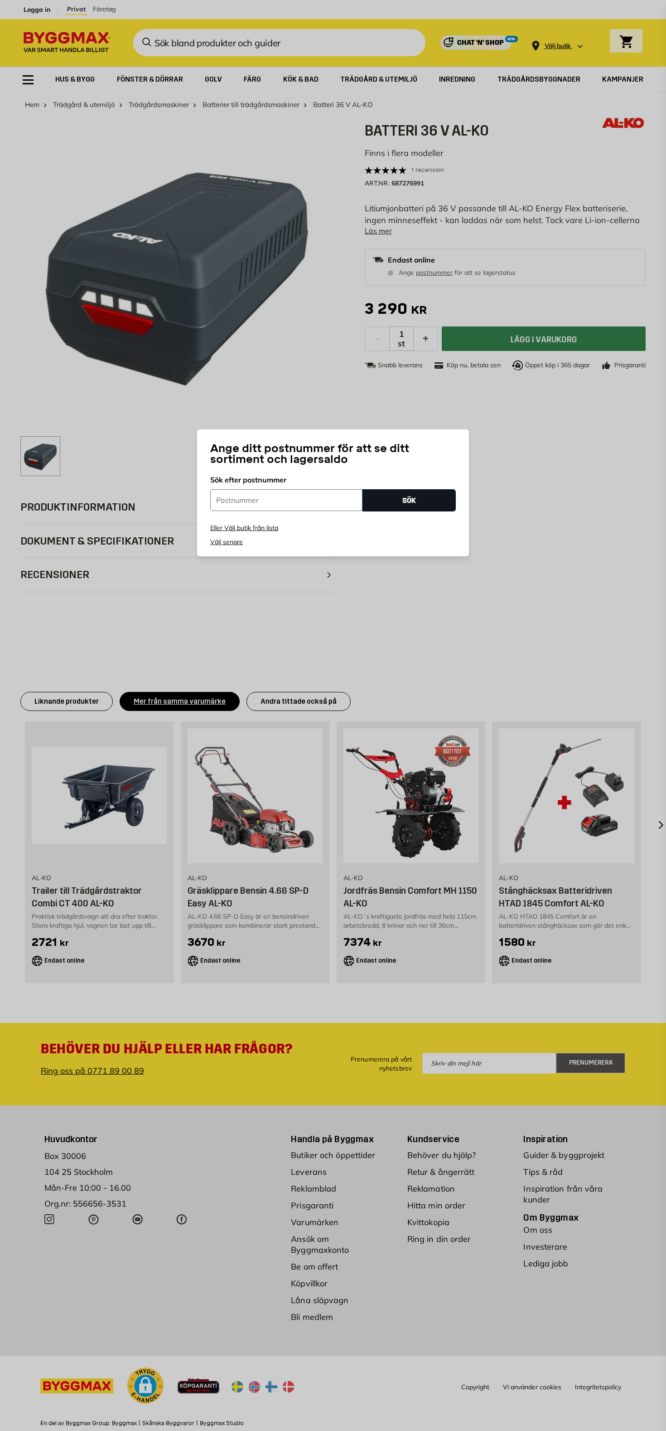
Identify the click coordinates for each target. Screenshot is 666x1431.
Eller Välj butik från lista (244, 528)
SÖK (409, 500)
